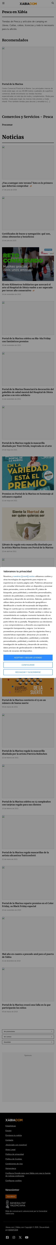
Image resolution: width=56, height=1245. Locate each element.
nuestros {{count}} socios (24, 576)
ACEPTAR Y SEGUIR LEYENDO (28, 658)
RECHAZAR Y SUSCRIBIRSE (28, 672)
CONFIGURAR (28, 665)
